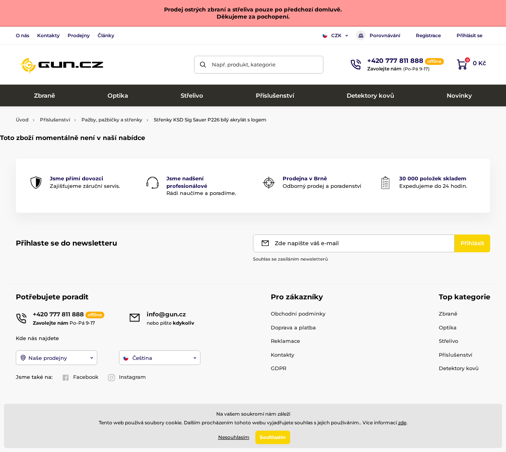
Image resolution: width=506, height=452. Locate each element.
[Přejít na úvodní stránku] (61, 64)
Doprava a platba (293, 327)
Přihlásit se (469, 35)
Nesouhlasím (233, 437)
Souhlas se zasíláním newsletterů (290, 259)
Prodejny (79, 35)
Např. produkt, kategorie (244, 64)
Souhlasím (273, 437)
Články (106, 35)
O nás (22, 35)
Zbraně (448, 313)
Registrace (428, 35)
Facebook (85, 377)
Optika (448, 327)
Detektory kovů (459, 368)
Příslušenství (55, 120)
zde (402, 423)
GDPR (278, 368)
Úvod (22, 120)
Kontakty (48, 35)
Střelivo (448, 341)
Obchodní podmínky (298, 313)
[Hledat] (203, 65)
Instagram (132, 377)
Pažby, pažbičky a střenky (111, 120)
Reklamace (285, 341)
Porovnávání (385, 35)
